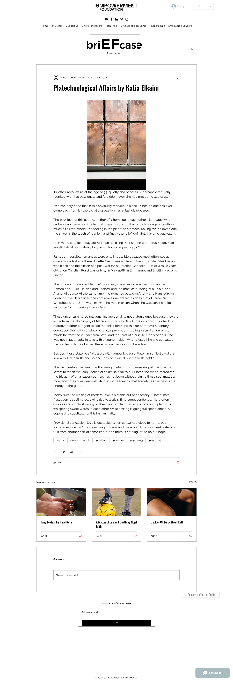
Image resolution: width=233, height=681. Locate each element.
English (60, 440)
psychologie (156, 440)
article (86, 440)
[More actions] (178, 78)
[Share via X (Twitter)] (63, 452)
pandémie (101, 440)
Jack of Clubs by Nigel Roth (167, 522)
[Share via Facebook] (55, 452)
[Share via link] (80, 452)
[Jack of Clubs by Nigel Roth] (171, 502)
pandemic (119, 440)
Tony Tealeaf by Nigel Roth (56, 522)
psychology (136, 440)
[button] (192, 48)
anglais (74, 440)
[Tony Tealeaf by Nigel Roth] (61, 502)
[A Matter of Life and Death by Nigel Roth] (116, 502)
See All (193, 481)
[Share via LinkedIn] (71, 452)
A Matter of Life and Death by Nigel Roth (116, 524)
